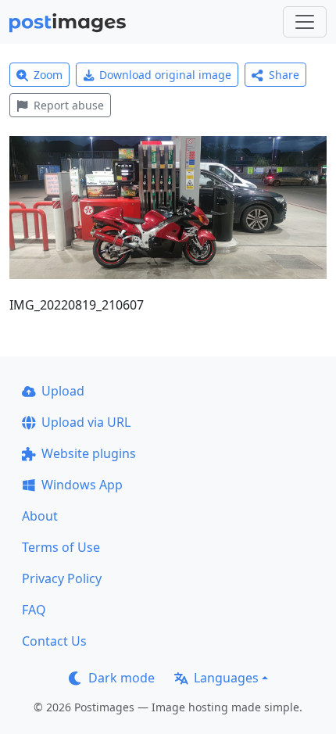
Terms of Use (61, 547)
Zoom (48, 74)
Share (284, 74)
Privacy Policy (62, 578)
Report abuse (69, 105)
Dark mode (121, 677)
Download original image (165, 74)
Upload (62, 390)
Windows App (82, 484)
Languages (226, 677)
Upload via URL (85, 422)
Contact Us (54, 641)
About (40, 516)
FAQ (34, 609)
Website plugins (88, 453)
